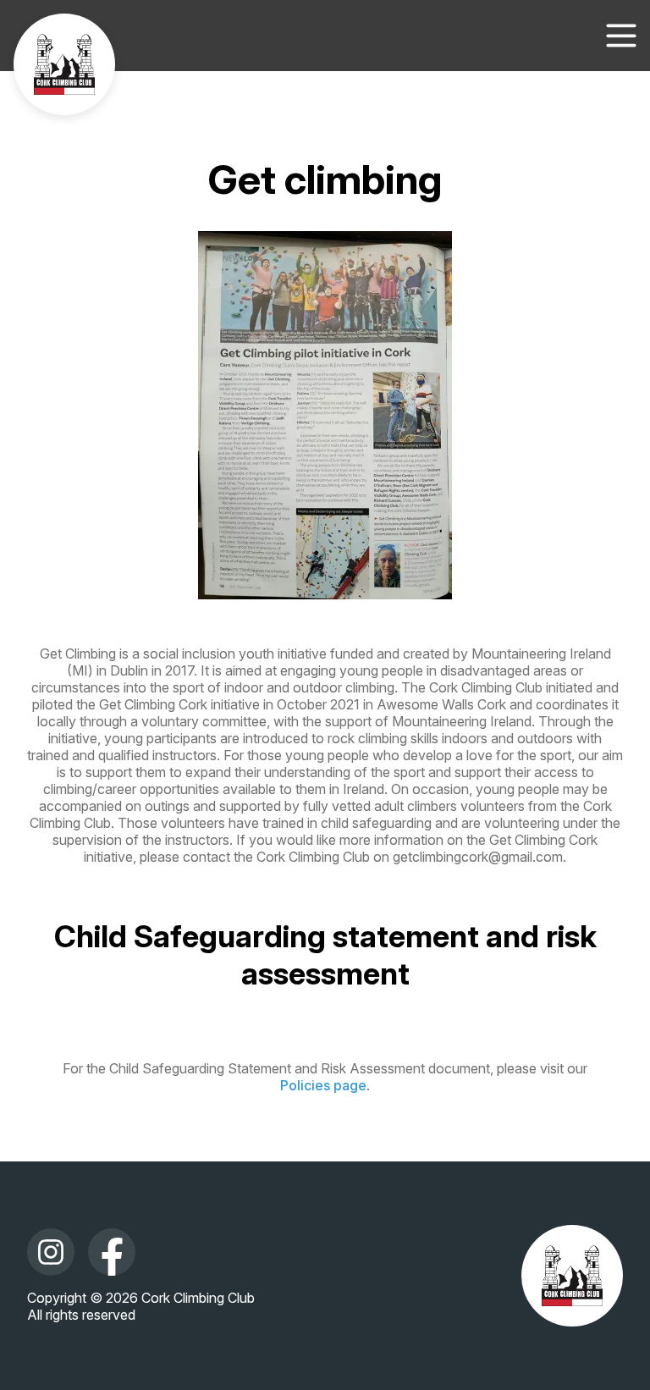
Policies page (323, 1085)
